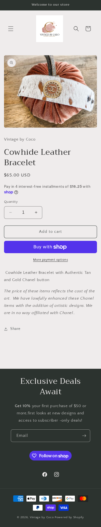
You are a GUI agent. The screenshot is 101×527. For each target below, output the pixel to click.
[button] (11, 29)
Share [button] (15, 329)
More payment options (50, 259)
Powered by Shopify (69, 517)
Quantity (11, 202)
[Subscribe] (84, 435)
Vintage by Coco (42, 517)
